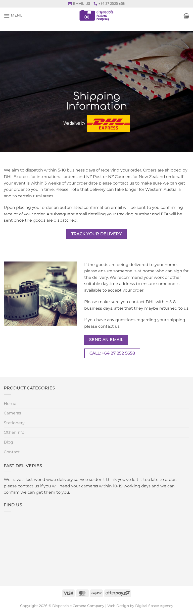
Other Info (14, 432)
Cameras (12, 413)
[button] (13, 16)
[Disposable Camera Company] (97, 16)
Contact (12, 452)
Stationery (14, 422)
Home (10, 403)
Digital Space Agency (154, 605)
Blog (8, 442)
